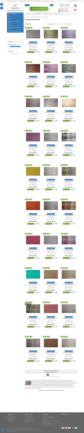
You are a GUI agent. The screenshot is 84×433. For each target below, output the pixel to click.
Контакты (58, 13)
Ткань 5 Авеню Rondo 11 (68, 181)
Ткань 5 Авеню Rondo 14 (33, 215)
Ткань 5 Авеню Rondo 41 (68, 352)
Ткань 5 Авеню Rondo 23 (68, 249)
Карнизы (9, 18)
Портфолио (39, 13)
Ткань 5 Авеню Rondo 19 (51, 78)
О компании (10, 416)
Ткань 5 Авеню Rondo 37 (33, 352)
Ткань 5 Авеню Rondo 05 (68, 146)
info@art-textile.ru (64, 10)
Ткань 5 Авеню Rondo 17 (68, 215)
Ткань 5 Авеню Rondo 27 (51, 284)
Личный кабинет (11, 419)
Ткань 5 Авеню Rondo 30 (33, 318)
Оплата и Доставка (49, 13)
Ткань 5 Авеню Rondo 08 (33, 181)
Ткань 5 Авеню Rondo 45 (68, 112)
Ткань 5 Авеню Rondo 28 (68, 284)
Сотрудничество (11, 420)
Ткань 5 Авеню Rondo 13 (33, 78)
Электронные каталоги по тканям (14, 31)
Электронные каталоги (30, 420)
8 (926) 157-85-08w (47, 420)
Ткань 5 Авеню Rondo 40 (51, 352)
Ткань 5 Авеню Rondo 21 (51, 249)
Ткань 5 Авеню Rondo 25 (68, 78)
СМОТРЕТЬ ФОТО (33, 42)
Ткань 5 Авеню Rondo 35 (68, 318)
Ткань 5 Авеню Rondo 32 (33, 112)
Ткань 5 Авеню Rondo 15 (51, 215)
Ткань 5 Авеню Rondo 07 (51, 43)
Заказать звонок (64, 8)
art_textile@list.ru (47, 422)
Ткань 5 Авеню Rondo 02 (33, 146)
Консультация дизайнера (39, 8)
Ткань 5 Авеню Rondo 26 (33, 284)
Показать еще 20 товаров (51, 370)
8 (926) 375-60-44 (47, 417)
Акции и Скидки (30, 13)
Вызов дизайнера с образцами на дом (14, 28)
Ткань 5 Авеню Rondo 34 (51, 318)
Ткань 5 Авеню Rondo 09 (51, 181)
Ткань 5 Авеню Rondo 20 (33, 249)
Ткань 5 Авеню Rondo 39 (51, 112)
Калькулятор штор (29, 419)
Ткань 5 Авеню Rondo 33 (33, 43)
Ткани (9, 16)
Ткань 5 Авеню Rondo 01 (68, 43)
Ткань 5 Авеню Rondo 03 (51, 146)
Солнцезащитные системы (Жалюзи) (13, 22)
